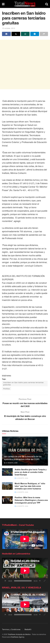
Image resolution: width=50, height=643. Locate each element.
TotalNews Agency (17, 637)
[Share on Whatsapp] (25, 34)
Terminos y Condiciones (11, 629)
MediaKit (28, 629)
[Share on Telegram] (34, 34)
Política (6, 388)
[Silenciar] (40, 581)
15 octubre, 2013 (8, 28)
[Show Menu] (3, 4)
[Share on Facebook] (6, 34)
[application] (25, 570)
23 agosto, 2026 (11, 463)
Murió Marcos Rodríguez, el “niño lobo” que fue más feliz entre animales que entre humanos (30, 486)
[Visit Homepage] (25, 4)
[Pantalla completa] (44, 581)
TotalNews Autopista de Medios (19, 634)
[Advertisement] (25, 64)
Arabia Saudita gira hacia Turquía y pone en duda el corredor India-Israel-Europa (31, 472)
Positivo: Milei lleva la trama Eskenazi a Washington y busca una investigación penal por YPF (31, 500)
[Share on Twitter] (15, 34)
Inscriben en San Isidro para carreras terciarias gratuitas (23, 383)
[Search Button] (46, 4)
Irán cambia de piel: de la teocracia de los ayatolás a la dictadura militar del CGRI (22, 458)
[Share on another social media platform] (44, 34)
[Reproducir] (5, 581)
